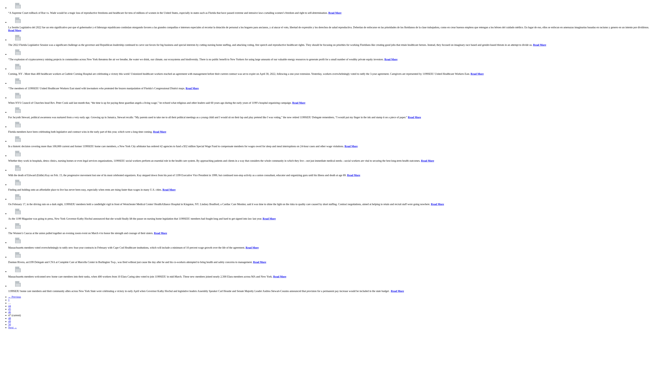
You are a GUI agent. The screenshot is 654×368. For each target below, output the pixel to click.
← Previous (14, 296)
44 (9, 306)
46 (9, 312)
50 (9, 324)
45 (9, 309)
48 (9, 318)
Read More (334, 12)
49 (9, 321)
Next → (12, 327)
